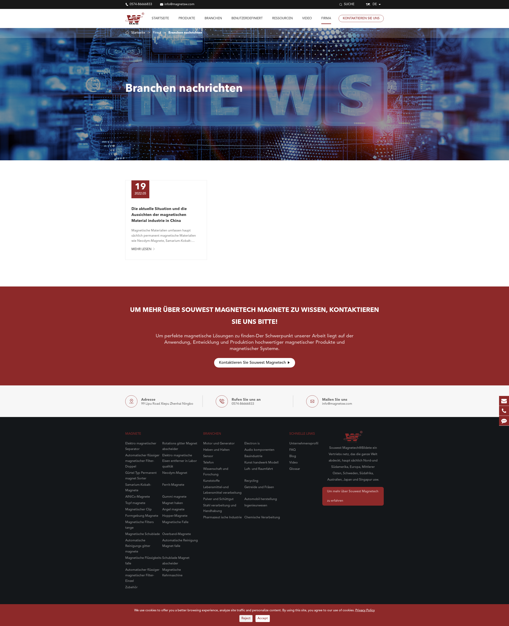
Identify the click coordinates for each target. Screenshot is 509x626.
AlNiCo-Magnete (137, 496)
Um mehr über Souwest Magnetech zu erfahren (352, 496)
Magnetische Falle (175, 522)
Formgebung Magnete (141, 516)
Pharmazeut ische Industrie (222, 517)
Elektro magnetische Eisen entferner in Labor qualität (179, 461)
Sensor (208, 456)
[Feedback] (504, 421)
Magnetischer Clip (138, 509)
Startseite (160, 18)
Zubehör (131, 587)
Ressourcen (282, 18)
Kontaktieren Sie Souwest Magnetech (254, 363)
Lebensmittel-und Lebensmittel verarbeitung (222, 490)
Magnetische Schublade (142, 534)
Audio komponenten (259, 450)
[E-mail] (504, 401)
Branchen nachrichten (185, 32)
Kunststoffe (211, 481)
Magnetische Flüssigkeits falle (143, 560)
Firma (326, 18)
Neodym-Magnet (174, 473)
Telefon (208, 462)
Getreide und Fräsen (259, 487)
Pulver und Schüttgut (218, 499)
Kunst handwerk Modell (261, 462)
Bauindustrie (253, 456)
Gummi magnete (174, 496)
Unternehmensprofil (303, 443)
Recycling (251, 481)
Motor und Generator (219, 443)
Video (307, 18)
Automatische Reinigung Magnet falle (180, 543)
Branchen (213, 18)
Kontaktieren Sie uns (361, 18)
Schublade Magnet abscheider (175, 560)
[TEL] (504, 411)
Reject (246, 618)
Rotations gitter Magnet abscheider (179, 446)
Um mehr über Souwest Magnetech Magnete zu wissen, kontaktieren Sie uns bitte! (254, 316)
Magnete (133, 433)
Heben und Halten (216, 450)
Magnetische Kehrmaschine (172, 572)
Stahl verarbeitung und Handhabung (219, 508)
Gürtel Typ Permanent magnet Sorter (141, 475)
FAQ (292, 450)
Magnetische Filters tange (139, 525)
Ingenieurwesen (255, 505)
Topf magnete (135, 503)
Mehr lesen (143, 249)
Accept (262, 618)
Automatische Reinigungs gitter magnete (137, 546)
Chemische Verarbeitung (262, 517)
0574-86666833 (141, 4)
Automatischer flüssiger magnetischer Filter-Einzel (142, 575)
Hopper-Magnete (174, 516)
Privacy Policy (365, 610)
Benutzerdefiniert (247, 18)
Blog (292, 456)
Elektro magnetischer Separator (140, 446)
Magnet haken (172, 503)
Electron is (252, 443)
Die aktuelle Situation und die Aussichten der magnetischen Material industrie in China (159, 215)
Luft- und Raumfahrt (258, 469)
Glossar (294, 469)
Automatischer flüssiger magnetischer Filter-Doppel (142, 461)
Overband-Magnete (176, 534)
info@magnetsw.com (179, 4)
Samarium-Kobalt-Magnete (138, 487)
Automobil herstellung (260, 499)
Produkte (187, 18)
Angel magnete (173, 509)
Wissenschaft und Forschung (215, 471)
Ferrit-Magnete (173, 485)
